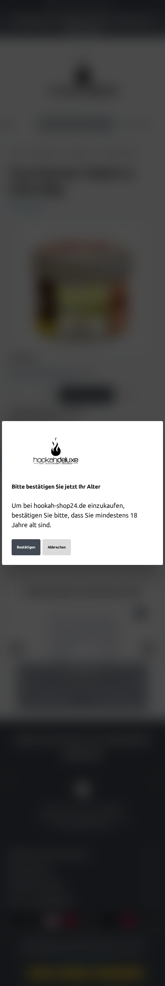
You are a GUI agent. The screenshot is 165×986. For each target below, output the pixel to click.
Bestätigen (26, 547)
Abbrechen (57, 547)
